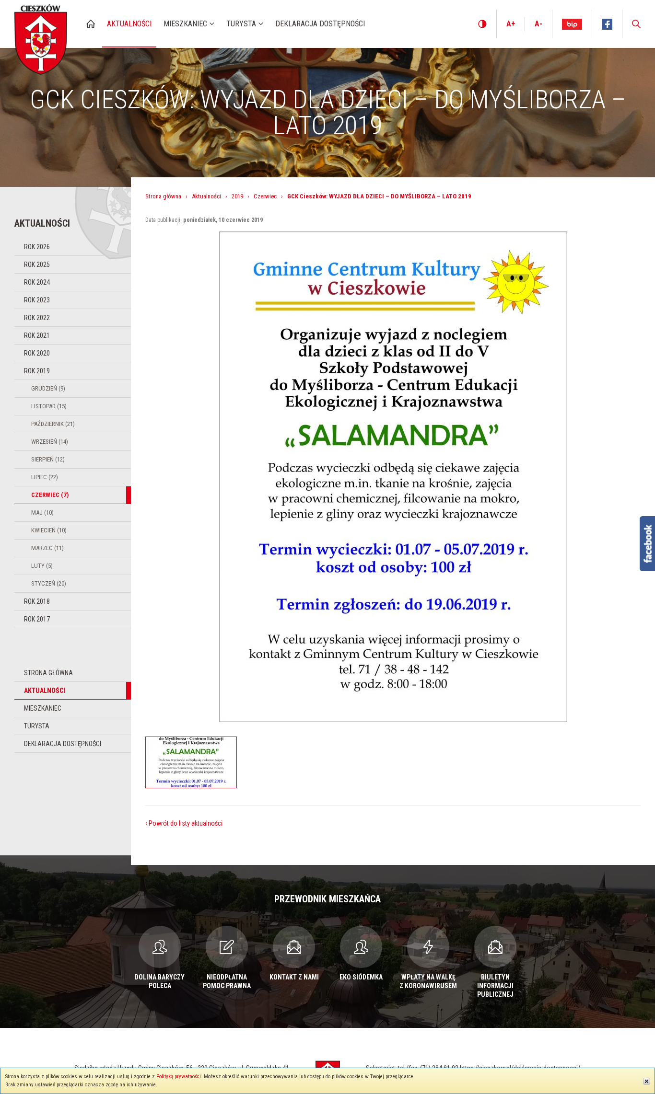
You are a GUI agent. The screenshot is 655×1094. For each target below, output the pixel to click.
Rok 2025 (37, 264)
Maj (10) (42, 512)
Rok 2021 (37, 335)
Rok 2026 (37, 247)
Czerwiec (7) (50, 494)
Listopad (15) (49, 406)
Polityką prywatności (178, 1076)
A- (538, 23)
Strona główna (48, 673)
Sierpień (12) (48, 459)
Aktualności (44, 690)
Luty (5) (42, 565)
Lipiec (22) (44, 477)
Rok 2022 (37, 318)
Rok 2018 (37, 601)
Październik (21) (53, 423)
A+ (510, 23)
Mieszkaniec (42, 708)
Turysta (36, 726)
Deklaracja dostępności (62, 744)
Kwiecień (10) (49, 530)
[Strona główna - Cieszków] (40, 37)
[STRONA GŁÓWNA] (91, 23)
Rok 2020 (37, 353)
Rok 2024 (37, 282)
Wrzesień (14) (49, 441)
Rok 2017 (37, 619)
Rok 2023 (37, 300)
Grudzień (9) (48, 388)
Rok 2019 (37, 371)
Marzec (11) (47, 548)
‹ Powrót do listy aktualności (183, 823)
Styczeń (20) (48, 583)
